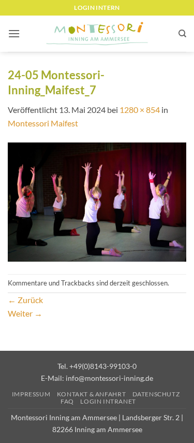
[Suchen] (182, 34)
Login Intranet (108, 401)
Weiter (25, 313)
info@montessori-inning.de (109, 378)
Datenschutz (156, 394)
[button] (14, 33)
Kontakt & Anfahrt (91, 394)
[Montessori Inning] (97, 34)
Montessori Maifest (43, 123)
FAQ (67, 401)
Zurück (25, 300)
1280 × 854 (140, 110)
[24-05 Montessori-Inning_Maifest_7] (97, 201)
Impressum (31, 394)
